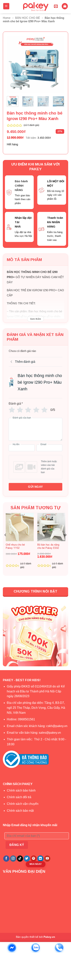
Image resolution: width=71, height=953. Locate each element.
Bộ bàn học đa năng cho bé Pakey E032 (48, 546)
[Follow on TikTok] (20, 858)
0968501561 (26, 719)
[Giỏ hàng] (65, 6)
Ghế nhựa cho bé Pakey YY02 (15, 546)
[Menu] (6, 6)
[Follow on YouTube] (47, 858)
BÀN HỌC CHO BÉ (27, 17)
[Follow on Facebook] (6, 858)
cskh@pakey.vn (56, 726)
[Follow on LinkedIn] (40, 858)
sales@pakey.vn (50, 732)
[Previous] (12, 64)
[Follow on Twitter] (27, 858)
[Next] (58, 64)
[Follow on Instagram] (13, 858)
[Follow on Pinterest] (33, 858)
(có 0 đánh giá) (31, 125)
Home (6, 17)
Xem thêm (35, 319)
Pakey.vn (49, 936)
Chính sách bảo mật (20, 810)
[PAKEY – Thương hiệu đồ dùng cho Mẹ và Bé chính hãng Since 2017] (35, 7)
